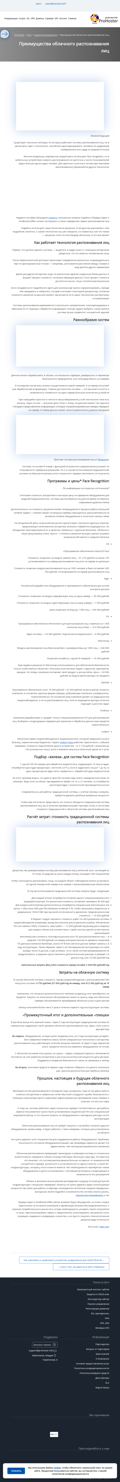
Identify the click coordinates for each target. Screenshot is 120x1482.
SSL (28, 18)
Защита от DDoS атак (98, 1294)
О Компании (102, 1358)
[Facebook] (81, 1455)
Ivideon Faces (66, 742)
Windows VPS (102, 1327)
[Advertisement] (60, 192)
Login (38, 3)
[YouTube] (92, 1455)
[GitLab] (81, 1462)
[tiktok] (60, 1455)
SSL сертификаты (100, 1313)
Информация (11, 18)
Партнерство (102, 1344)
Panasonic (103, 459)
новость (52, 217)
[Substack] (49, 1462)
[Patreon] (28, 1455)
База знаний (102, 1353)
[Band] (39, 1455)
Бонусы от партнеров (97, 1348)
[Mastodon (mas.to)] (92, 1462)
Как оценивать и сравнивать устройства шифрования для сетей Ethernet (63, 1260)
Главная (72, 18)
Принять (16, 1470)
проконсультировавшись (89, 1195)
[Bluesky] (49, 1455)
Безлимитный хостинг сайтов (93, 1289)
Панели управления (98, 1303)
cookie (57, 1467)
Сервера (49, 18)
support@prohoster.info (54, 3)
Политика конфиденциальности (91, 1368)
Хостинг (63, 18)
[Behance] (60, 1462)
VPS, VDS (104, 1323)
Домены (40, 18)
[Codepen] (28, 1462)
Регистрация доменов (97, 1308)
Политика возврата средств (94, 1373)
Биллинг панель (42, 1344)
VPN (33, 18)
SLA (107, 1382)
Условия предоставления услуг (92, 1363)
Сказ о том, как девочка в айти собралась (82, 1266)
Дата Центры (102, 1377)
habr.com (104, 1226)
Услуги (22, 18)
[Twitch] (71, 1462)
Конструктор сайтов (98, 1299)
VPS (56, 18)
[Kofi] (39, 1462)
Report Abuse (102, 1387)
